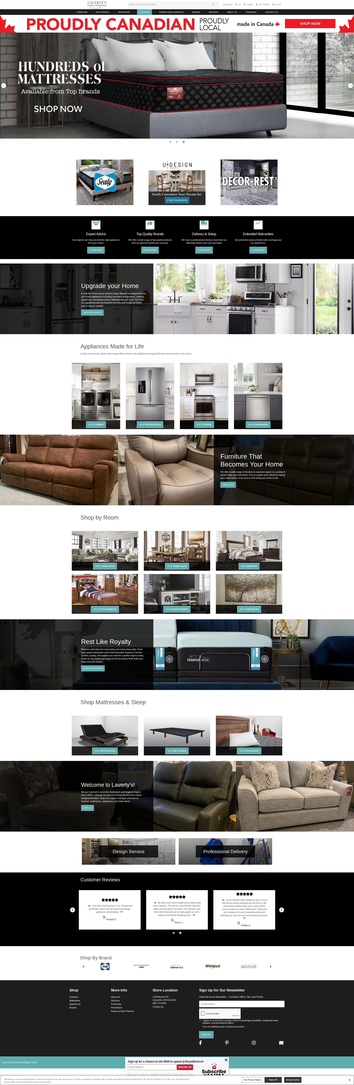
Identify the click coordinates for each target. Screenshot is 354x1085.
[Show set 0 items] (170, 142)
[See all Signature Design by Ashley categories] (141, 966)
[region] (177, 1080)
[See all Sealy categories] (105, 966)
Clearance (144, 12)
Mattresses (102, 12)
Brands (196, 12)
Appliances (124, 12)
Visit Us (88, 808)
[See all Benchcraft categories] (249, 966)
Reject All (273, 1080)
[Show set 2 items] (184, 142)
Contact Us (271, 12)
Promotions (116, 1007)
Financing (251, 12)
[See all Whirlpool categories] (213, 966)
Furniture (82, 12)
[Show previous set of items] (3, 86)
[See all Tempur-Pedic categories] (177, 966)
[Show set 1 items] (177, 142)
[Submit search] (213, 4)
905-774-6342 (159, 1003)
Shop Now (228, 485)
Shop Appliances (92, 312)
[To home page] (97, 4)
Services (213, 12)
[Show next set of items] (350, 86)
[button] (224, 4)
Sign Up (206, 1034)
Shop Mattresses (93, 668)
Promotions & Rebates (171, 12)
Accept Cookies (293, 1080)
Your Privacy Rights (252, 1080)
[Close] (350, 1080)
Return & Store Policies (122, 1011)
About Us (232, 12)
